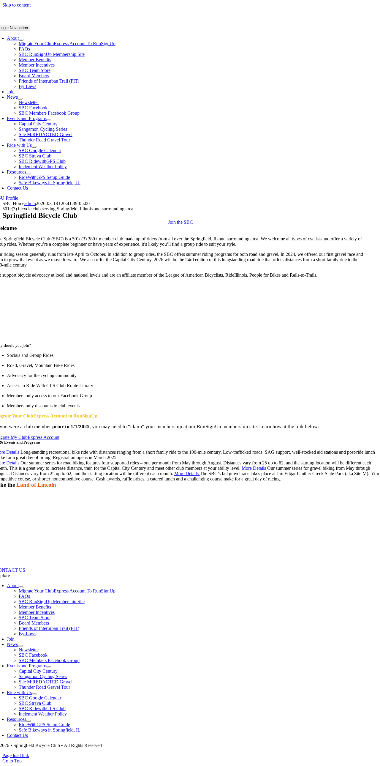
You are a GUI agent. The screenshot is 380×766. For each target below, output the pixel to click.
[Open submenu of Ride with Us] (34, 147)
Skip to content (16, 4)
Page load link (15, 755)
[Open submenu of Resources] (28, 173)
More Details (254, 468)
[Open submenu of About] (21, 40)
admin (30, 203)
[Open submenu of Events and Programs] (49, 120)
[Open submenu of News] (20, 99)
